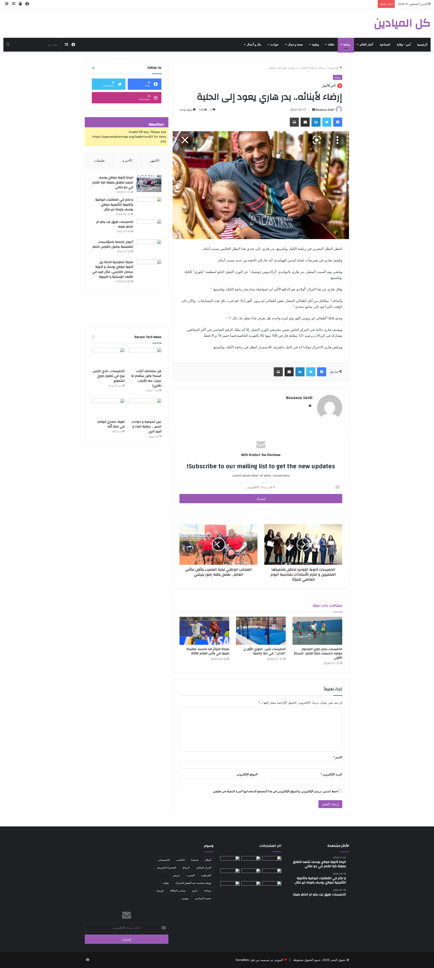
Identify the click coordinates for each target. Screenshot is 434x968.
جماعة (207, 890)
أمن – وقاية (404, 44)
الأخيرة (127, 160)
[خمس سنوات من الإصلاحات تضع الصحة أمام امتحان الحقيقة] (271, 861)
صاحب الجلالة (177, 890)
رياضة (347, 44)
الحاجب (180, 859)
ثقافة (331, 44)
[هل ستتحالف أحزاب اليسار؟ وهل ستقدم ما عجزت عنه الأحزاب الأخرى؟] (145, 357)
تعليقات (99, 160)
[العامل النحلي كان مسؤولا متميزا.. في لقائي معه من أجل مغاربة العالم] (251, 873)
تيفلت (166, 883)
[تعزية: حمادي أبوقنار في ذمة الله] (108, 408)
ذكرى (195, 890)
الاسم (337, 757)
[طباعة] (294, 122)
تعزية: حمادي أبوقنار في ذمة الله (111, 424)
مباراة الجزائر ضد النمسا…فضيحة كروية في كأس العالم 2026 (207, 651)
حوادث (274, 44)
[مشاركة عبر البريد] (305, 122)
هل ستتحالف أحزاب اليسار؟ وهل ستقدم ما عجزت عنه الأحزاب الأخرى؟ (146, 378)
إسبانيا (194, 859)
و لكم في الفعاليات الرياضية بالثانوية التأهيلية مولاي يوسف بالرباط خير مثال (114, 204)
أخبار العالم (366, 44)
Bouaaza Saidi (325, 109)
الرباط (186, 867)
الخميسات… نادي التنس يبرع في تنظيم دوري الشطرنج (109, 376)
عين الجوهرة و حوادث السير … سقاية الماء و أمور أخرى (146, 426)
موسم (185, 898)
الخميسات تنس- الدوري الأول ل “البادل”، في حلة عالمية (264, 651)
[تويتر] (326, 122)
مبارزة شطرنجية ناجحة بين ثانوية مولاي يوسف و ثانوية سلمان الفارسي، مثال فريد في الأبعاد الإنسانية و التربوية (112, 269)
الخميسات (164, 859)
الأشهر (154, 160)
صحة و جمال (295, 44)
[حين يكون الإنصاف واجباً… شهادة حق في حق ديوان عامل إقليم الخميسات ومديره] (230, 886)
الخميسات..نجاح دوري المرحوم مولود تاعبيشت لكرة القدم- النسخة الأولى (318, 653)
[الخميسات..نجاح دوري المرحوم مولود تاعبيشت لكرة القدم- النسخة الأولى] (317, 631)
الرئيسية (422, 44)
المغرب (190, 875)
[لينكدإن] (316, 122)
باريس (176, 875)
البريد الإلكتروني (331, 774)
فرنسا (160, 890)
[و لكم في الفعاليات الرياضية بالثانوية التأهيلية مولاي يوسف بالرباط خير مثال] (149, 205)
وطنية (315, 44)
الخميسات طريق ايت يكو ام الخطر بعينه (114, 224)
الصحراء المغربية (166, 867)
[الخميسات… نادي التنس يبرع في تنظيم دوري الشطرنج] (108, 357)
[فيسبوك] (337, 122)
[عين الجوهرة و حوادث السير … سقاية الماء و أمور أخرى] (145, 408)
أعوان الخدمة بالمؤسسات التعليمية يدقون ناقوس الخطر (112, 244)
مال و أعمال (254, 44)
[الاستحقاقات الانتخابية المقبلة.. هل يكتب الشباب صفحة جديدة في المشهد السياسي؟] (271, 886)
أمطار (208, 859)
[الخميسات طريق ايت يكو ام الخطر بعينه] (149, 227)
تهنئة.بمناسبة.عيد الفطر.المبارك (193, 883)
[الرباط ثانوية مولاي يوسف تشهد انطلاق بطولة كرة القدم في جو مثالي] (149, 183)
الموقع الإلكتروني (247, 774)
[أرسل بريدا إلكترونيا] (313, 109)
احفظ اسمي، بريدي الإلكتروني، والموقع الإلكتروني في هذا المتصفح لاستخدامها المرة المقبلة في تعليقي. (275, 791)
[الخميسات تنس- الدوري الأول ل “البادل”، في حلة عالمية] (261, 631)
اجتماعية (385, 44)
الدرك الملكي (203, 867)
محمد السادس (203, 898)
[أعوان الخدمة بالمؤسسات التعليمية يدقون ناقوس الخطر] (149, 248)
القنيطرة (206, 875)
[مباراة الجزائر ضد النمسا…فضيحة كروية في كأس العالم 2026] (204, 631)
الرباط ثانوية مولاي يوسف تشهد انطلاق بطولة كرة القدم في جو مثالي (112, 182)
